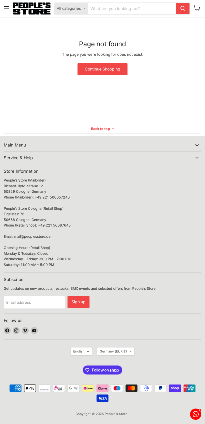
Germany (113, 351)
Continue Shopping (102, 69)
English (78, 351)
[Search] (183, 8)
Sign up (79, 302)
